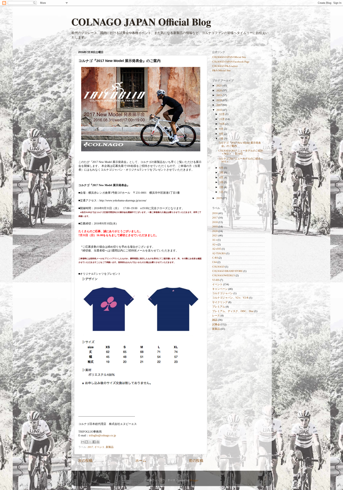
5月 (221, 172)
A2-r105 (216, 248)
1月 (221, 192)
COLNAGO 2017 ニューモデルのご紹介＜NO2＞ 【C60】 (240, 152)
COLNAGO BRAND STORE (227, 271)
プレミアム (218, 306)
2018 (219, 100)
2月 (221, 187)
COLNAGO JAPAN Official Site (229, 57)
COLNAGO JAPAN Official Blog (141, 21)
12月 (222, 114)
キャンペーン (220, 289)
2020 (219, 90)
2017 (90, 447)
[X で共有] (90, 442)
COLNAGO (218, 266)
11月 (222, 119)
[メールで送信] (83, 442)
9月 (221, 129)
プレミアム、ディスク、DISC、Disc (233, 311)
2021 (219, 85)
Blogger (194, 480)
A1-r (214, 240)
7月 (221, 138)
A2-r (214, 244)
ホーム (140, 461)
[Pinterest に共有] (98, 442)
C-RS (215, 257)
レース (216, 315)
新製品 (110, 447)
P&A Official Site (221, 70)
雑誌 (214, 320)
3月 (221, 182)
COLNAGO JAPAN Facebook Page (231, 61)
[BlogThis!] (87, 442)
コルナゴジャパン (222, 293)
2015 (219, 198)
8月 (221, 133)
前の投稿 (196, 461)
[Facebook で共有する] (94, 442)
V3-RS (215, 280)
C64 (214, 262)
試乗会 (216, 324)
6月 (221, 167)
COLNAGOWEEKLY (223, 275)
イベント (99, 447)
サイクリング (220, 302)
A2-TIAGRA (219, 253)
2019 (219, 95)
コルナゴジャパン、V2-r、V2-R (230, 297)
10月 (222, 124)
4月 (221, 177)
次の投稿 (85, 461)
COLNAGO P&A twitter (225, 66)
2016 (219, 110)
